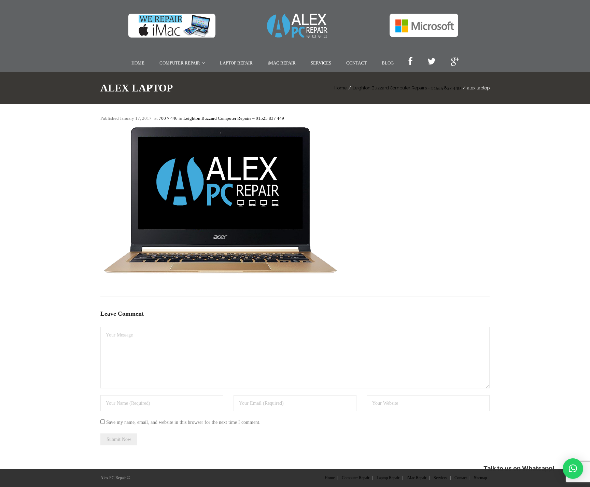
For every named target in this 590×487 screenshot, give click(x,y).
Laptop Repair (388, 477)
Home (340, 87)
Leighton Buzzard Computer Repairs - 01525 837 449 (407, 87)
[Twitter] (431, 62)
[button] (573, 468)
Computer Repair (355, 477)
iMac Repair (416, 477)
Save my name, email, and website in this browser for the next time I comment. (183, 422)
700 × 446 (168, 118)
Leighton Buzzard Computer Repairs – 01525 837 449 (233, 118)
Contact (460, 477)
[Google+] (455, 62)
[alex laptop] (219, 200)
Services (440, 477)
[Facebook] (410, 62)
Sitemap (480, 477)
